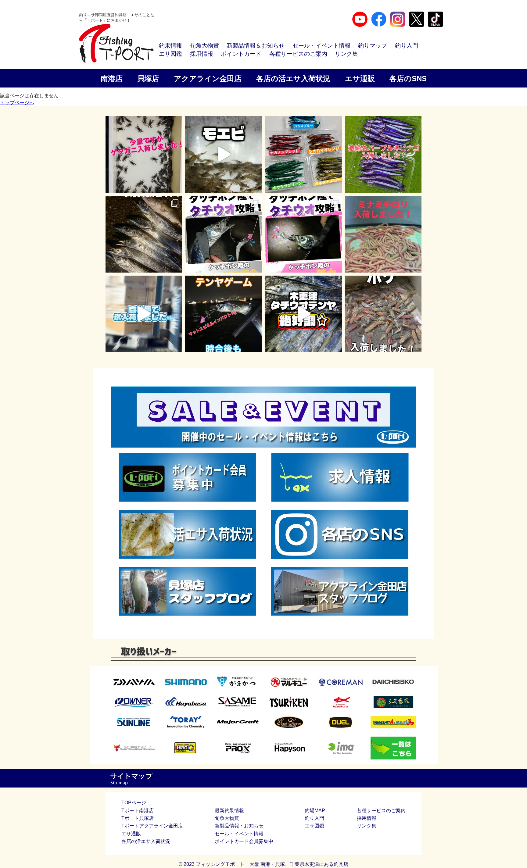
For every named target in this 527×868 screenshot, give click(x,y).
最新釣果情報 (229, 810)
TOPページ (133, 802)
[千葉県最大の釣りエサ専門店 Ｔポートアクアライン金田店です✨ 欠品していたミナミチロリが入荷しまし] (383, 234)
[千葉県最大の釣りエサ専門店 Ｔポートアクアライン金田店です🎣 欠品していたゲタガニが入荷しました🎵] (144, 154)
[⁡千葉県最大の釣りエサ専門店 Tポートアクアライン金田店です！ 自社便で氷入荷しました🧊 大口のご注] (144, 314)
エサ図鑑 (170, 54)
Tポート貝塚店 (137, 818)
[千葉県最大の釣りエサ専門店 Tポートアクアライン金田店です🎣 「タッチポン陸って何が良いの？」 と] (303, 234)
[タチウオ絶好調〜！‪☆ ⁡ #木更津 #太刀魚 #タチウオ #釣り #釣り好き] (303, 314)
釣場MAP (315, 810)
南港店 (112, 78)
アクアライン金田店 (208, 78)
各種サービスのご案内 (298, 54)
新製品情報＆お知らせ (256, 45)
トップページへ (17, 102)
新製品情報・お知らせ (239, 825)
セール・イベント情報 (321, 45)
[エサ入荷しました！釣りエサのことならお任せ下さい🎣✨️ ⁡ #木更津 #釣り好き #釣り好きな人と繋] (223, 154)
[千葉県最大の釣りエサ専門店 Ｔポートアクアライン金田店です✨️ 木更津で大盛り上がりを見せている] (383, 154)
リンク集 (346, 54)
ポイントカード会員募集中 (244, 841)
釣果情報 (170, 45)
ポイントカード (241, 54)
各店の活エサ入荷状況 (293, 78)
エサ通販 (360, 78)
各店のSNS (408, 78)
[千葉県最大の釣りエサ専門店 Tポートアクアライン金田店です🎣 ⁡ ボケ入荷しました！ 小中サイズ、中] (383, 314)
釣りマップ (372, 45)
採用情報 (201, 54)
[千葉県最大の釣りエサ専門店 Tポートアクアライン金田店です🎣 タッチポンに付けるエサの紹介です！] (223, 234)
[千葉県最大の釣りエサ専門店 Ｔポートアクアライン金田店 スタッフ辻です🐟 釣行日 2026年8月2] (144, 234)
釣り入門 (406, 45)
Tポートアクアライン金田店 (152, 825)
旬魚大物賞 (204, 45)
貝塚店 (148, 78)
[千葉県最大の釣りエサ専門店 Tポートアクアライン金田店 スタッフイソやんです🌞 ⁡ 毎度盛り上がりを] (223, 314)
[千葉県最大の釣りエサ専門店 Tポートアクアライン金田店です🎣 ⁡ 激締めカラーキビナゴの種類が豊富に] (303, 154)
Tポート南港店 (137, 810)
